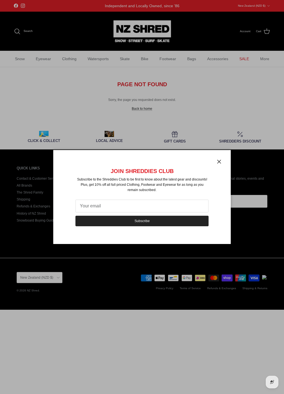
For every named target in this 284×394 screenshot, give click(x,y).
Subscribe (142, 221)
